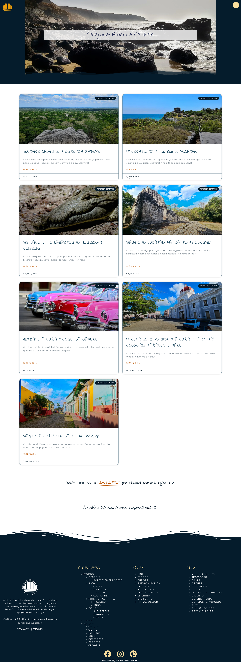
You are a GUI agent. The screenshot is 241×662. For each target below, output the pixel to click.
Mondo (88, 574)
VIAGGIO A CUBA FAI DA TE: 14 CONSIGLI (62, 436)
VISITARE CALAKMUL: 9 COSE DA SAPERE (62, 152)
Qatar (97, 586)
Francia (94, 642)
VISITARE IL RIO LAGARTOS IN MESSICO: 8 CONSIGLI (62, 245)
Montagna (200, 586)
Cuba (97, 605)
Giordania (101, 595)
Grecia (93, 636)
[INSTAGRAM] (120, 654)
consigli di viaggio (206, 601)
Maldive (99, 589)
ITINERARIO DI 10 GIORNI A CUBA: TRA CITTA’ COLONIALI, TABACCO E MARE (170, 342)
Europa (88, 623)
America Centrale (101, 598)
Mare (196, 589)
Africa (93, 608)
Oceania (94, 577)
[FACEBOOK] (108, 654)
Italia (87, 620)
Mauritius (101, 614)
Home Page (146, 589)
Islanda (94, 633)
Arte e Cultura (203, 611)
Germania (95, 639)
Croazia (94, 645)
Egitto (98, 617)
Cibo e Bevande (203, 608)
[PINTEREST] (133, 654)
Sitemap (144, 595)
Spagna (93, 626)
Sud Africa (101, 611)
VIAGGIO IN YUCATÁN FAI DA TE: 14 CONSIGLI (168, 242)
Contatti (144, 586)
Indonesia (101, 592)
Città (195, 605)
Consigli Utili (148, 592)
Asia (91, 583)
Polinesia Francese (107, 580)
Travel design (148, 601)
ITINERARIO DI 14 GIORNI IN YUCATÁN (162, 152)
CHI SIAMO (145, 598)
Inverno (198, 595)
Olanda (94, 629)
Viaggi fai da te (203, 574)
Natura (197, 583)
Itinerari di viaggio (207, 592)
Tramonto (199, 577)
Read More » (30, 169)
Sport (196, 580)
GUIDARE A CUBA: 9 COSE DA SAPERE (60, 339)
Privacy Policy (149, 583)
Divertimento (202, 598)
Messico (99, 601)
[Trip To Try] (7, 8)
